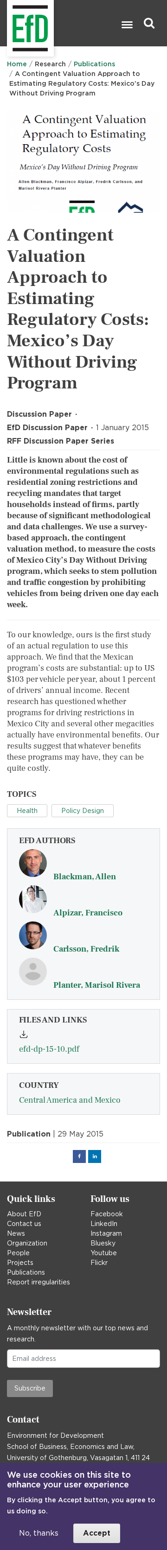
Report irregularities (38, 1282)
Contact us (24, 1223)
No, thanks (38, 1533)
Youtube (103, 1253)
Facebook (106, 1214)
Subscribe (29, 1388)
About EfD (24, 1214)
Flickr (99, 1262)
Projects (20, 1262)
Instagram (106, 1233)
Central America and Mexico (70, 1100)
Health (27, 810)
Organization (27, 1243)
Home (17, 64)
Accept (96, 1533)
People (18, 1253)
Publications (94, 64)
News (16, 1233)
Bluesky (103, 1243)
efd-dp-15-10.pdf (49, 1049)
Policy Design (82, 810)
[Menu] (127, 26)
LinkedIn (103, 1223)
